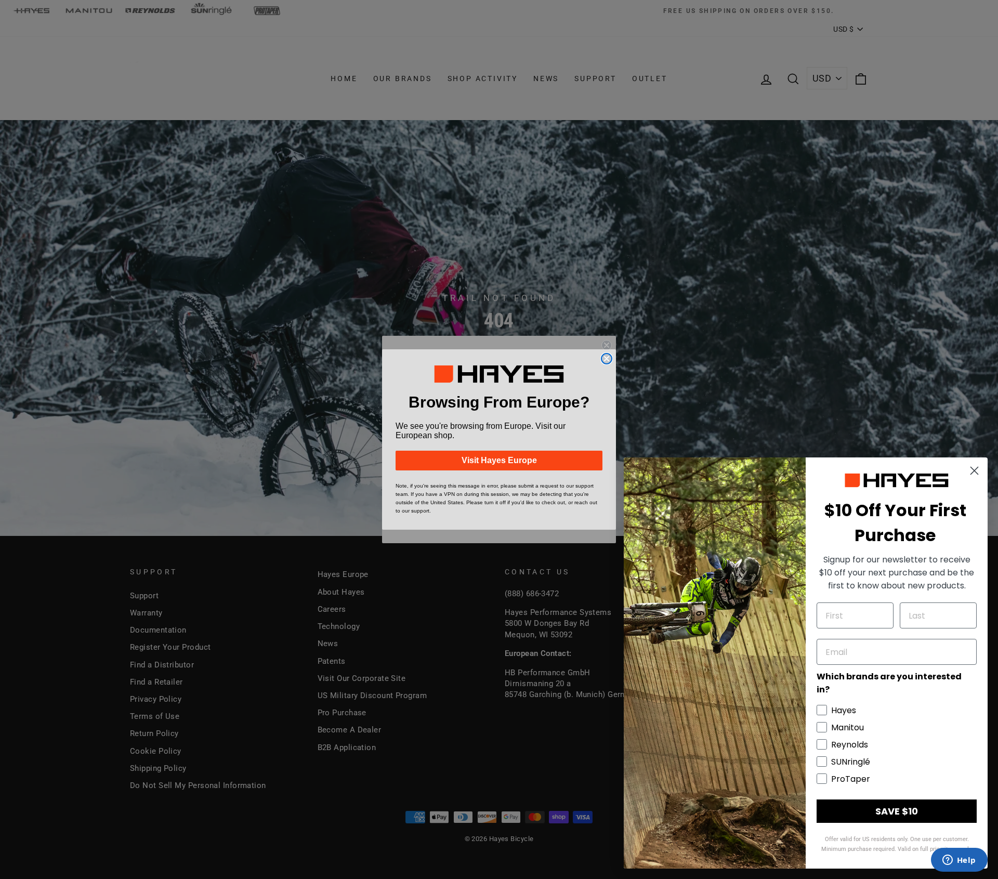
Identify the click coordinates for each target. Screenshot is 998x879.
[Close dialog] (606, 358)
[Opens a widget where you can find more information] (959, 861)
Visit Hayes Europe (499, 460)
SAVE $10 (896, 811)
